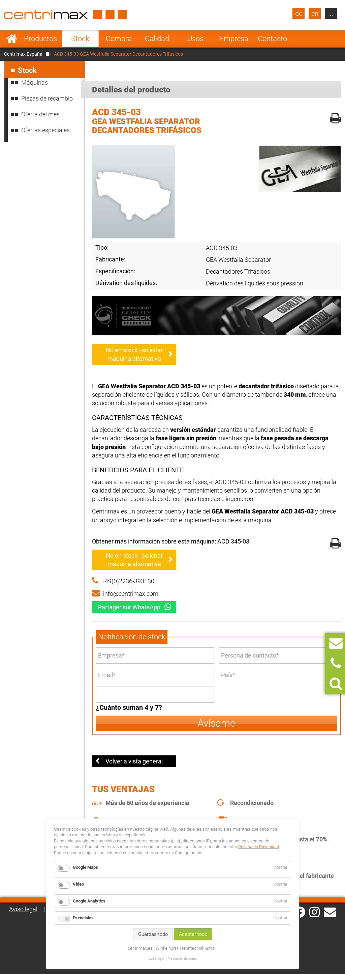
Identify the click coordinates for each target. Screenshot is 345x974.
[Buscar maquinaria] (336, 684)
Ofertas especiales (45, 130)
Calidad (157, 38)
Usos (195, 38)
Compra (119, 38)
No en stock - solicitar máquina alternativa (134, 354)
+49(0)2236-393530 (127, 581)
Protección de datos (182, 959)
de (298, 13)
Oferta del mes (40, 114)
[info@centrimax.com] (330, 911)
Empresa (233, 38)
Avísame (216, 723)
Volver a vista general (134, 761)
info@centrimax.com (130, 593)
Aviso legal (23, 909)
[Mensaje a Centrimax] (336, 643)
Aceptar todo (193, 934)
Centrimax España (23, 54)
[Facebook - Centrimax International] (299, 912)
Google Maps (85, 867)
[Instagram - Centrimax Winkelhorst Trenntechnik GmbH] (314, 911)
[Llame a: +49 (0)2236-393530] (336, 663)
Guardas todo (153, 934)
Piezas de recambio (47, 98)
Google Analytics (89, 900)
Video (78, 884)
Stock (80, 38)
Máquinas (34, 82)
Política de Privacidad (258, 846)
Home (11, 38)
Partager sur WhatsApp (129, 607)
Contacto (272, 38)
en (314, 13)
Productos (40, 38)
